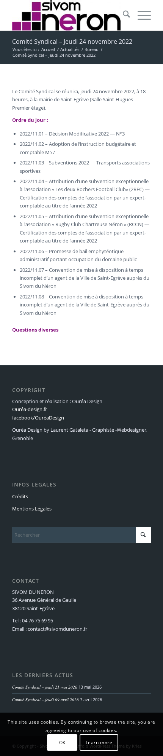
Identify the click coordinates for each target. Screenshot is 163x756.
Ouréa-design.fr (29, 409)
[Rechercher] (122, 15)
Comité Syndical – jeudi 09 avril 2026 (45, 699)
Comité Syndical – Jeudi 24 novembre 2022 (72, 41)
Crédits (20, 496)
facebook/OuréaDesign (38, 417)
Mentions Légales (32, 508)
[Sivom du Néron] (67, 15)
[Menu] (140, 15)
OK (62, 742)
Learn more (99, 742)
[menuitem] (122, 15)
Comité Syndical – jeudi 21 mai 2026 (44, 687)
